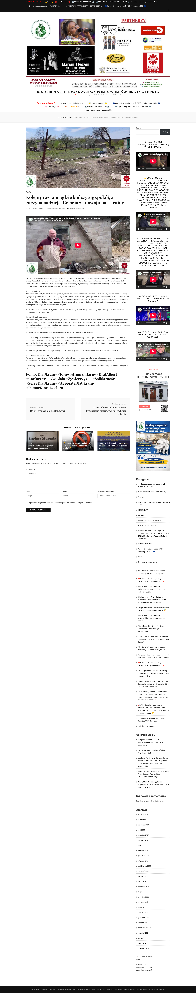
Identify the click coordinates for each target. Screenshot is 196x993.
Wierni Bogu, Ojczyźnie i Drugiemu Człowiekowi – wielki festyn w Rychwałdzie (151, 629)
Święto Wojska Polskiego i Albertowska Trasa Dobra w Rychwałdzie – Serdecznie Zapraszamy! (153, 774)
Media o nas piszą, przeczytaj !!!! (151, 520)
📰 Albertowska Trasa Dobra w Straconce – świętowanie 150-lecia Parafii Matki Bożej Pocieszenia (152, 600)
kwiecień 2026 (143, 835)
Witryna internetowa (105, 491)
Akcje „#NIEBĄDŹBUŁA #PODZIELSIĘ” (152, 492)
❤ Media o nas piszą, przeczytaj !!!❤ (98, 110)
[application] (153, 161)
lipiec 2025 (142, 881)
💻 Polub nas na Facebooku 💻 (97, 106)
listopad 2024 (143, 923)
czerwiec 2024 (143, 948)
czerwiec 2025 (143, 886)
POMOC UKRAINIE (145, 544)
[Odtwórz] (139, 169)
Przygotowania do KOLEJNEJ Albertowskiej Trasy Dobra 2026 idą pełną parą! (152, 742)
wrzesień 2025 (143, 871)
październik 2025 (144, 866)
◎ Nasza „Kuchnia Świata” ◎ (72, 103)
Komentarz (30, 469)
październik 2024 (144, 928)
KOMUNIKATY (143, 510)
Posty (28, 192)
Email (64, 491)
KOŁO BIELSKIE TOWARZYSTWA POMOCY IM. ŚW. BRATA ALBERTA (98, 92)
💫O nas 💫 (49, 2)
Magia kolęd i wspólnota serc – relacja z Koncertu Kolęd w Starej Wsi (113, 445)
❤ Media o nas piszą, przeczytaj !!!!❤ (144, 2)
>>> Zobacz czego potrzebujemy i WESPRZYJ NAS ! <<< (45, 6)
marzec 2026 (143, 840)
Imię (28, 491)
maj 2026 (141, 830)
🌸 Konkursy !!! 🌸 (52, 106)
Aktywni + (142, 497)
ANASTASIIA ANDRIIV (37, 209)
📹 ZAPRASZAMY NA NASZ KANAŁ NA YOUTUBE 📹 (112, 2)
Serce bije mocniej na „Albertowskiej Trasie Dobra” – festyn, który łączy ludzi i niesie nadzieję (153, 673)
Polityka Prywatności (146, 726)
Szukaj (138, 128)
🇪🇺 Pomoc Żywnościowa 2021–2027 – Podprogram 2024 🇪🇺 (136, 103)
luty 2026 (141, 845)
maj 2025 (141, 892)
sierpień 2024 (143, 938)
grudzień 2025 (143, 856)
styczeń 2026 (143, 851)
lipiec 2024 (142, 943)
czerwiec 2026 (143, 825)
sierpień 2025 (143, 876)
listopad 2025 (143, 861)
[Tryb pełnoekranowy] (167, 169)
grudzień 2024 (143, 917)
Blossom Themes (123, 989)
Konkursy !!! (142, 515)
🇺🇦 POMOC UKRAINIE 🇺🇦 (98, 103)
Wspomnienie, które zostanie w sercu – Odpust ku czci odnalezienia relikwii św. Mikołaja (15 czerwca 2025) (153, 684)
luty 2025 (141, 907)
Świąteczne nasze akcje (147, 562)
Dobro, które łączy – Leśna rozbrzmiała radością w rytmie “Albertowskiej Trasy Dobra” (153, 639)
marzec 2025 (143, 902)
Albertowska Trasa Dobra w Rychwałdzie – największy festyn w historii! (151, 618)
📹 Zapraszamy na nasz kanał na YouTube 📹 (133, 106)
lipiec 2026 (142, 820)
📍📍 (34, 2)
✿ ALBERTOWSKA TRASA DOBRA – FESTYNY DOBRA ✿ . (84, 6)
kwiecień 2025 (143, 897)
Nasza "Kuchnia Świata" (147, 525)
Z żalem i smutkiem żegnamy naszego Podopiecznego (40, 447)
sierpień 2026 (143, 814)
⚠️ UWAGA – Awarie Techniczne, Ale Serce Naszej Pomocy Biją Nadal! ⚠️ (77, 445)
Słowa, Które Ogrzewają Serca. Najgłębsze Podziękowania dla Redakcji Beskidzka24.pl (153, 784)
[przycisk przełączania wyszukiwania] (168, 10)
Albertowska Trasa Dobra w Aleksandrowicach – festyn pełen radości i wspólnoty (151, 589)
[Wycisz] (164, 169)
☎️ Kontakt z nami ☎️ (62, 2)
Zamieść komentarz (76, 209)
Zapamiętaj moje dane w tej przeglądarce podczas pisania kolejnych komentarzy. (61, 502)
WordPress (146, 989)
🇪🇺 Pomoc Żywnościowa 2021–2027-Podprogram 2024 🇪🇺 (125, 6)
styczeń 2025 (143, 912)
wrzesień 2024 (143, 933)
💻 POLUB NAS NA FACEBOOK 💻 (83, 2)
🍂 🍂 (72, 106)
